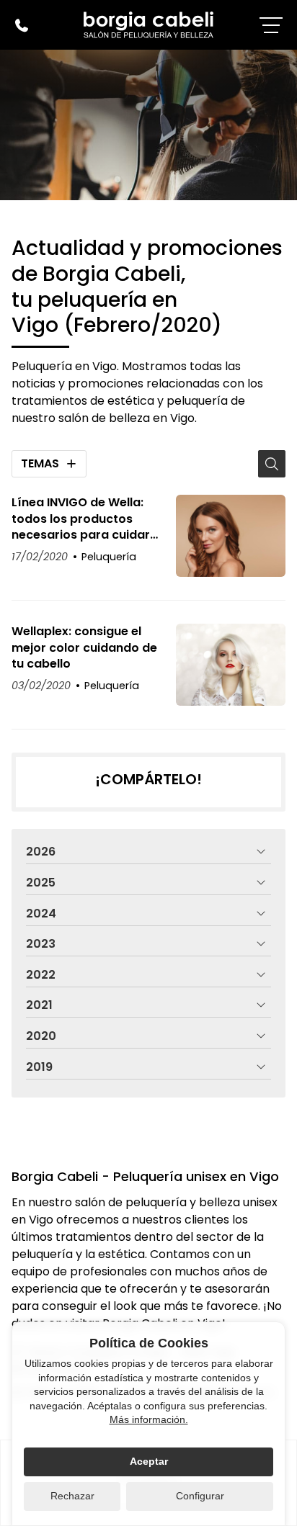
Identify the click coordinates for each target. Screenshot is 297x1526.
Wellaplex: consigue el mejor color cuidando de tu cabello (84, 648)
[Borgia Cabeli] (148, 25)
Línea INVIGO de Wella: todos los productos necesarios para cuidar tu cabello (81, 519)
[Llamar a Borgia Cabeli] (22, 25)
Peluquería (108, 556)
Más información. (149, 1419)
